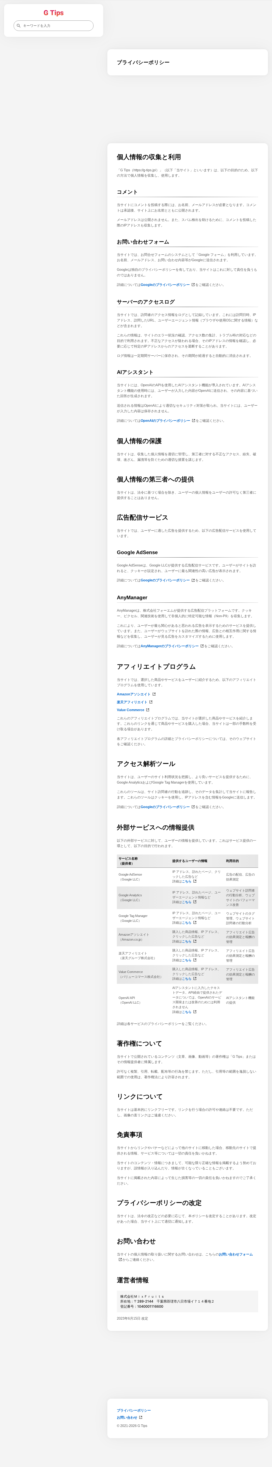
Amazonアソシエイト (134, 694)
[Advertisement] (187, 1451)
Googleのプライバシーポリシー (165, 285)
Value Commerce (130, 710)
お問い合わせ (127, 1417)
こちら (186, 881)
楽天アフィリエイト (132, 702)
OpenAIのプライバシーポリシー (165, 420)
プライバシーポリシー (134, 1410)
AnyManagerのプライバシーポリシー (170, 646)
